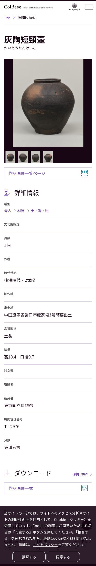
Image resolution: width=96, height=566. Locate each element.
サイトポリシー (45, 544)
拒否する (29, 556)
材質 (21, 210)
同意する (63, 556)
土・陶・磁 (40, 210)
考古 (7, 210)
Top (7, 18)
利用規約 (80, 474)
